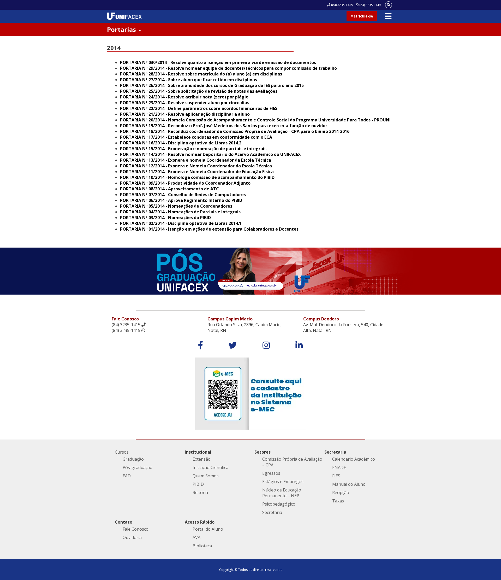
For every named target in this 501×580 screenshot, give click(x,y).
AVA (196, 537)
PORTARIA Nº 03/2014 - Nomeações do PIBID (165, 217)
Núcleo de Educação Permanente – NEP (281, 493)
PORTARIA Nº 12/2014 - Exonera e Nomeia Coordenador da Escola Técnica (196, 166)
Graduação (133, 459)
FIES (336, 476)
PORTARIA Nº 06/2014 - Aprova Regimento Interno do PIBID (181, 200)
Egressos (271, 473)
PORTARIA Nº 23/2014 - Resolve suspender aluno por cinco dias (184, 103)
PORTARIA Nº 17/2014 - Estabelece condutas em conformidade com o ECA (196, 137)
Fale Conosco (135, 529)
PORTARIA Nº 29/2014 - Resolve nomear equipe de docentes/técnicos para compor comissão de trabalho (228, 68)
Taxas (338, 501)
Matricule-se (361, 16)
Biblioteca (202, 546)
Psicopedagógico (278, 504)
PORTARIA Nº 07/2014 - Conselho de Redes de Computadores (183, 194)
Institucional (198, 452)
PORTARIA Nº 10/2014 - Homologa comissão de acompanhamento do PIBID (197, 177)
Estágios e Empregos (282, 481)
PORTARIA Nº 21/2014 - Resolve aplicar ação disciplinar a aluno (185, 114)
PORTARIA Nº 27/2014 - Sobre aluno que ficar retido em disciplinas (188, 80)
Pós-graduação (137, 467)
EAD (127, 476)
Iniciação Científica (210, 467)
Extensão (202, 459)
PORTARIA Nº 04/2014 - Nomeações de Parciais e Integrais (180, 212)
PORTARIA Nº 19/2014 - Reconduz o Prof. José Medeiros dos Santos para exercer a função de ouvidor (223, 125)
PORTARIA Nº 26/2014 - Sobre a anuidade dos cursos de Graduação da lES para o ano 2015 (212, 85)
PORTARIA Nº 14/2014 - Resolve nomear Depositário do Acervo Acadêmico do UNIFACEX (210, 154)
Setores (262, 452)
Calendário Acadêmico (353, 459)
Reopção (340, 492)
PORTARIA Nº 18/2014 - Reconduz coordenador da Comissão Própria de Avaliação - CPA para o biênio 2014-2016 (234, 131)
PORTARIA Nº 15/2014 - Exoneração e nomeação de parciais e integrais (193, 148)
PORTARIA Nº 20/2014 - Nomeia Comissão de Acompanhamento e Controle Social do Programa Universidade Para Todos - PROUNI (255, 120)
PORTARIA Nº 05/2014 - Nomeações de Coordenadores (176, 206)
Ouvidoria (132, 537)
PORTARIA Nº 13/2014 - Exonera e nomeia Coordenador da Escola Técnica (195, 160)
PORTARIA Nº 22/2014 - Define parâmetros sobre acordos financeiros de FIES (198, 108)
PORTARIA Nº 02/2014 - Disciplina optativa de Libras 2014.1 (180, 223)
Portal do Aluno (208, 529)
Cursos (122, 452)
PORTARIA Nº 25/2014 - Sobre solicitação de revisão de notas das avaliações (198, 91)
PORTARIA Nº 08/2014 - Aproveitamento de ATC (169, 189)
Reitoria (200, 492)
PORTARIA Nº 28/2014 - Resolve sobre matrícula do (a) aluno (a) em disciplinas (201, 74)
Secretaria (272, 512)
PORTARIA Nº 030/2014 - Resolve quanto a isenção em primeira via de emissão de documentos (218, 62)
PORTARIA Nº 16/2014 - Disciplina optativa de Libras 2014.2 (180, 143)
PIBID (198, 484)
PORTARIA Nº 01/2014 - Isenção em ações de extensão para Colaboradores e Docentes (209, 229)
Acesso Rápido (199, 522)
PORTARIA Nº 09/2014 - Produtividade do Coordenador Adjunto (185, 183)
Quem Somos (206, 476)
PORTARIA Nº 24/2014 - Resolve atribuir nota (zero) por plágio (184, 97)
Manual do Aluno (349, 484)
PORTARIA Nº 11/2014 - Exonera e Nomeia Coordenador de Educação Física (197, 171)
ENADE (339, 467)
